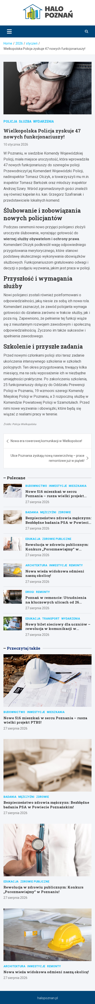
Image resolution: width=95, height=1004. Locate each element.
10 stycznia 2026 (15, 144)
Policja (10, 121)
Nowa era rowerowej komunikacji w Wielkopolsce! (46, 441)
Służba (25, 121)
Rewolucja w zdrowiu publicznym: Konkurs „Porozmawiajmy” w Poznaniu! (57, 549)
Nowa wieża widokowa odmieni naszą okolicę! (54, 573)
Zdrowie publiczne (56, 539)
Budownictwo (36, 486)
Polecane (16, 477)
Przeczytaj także (23, 648)
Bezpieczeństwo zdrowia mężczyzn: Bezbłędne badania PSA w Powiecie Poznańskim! (58, 522)
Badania (31, 512)
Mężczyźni (48, 512)
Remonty (76, 565)
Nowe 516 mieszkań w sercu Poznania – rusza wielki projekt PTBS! (54, 496)
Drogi (29, 592)
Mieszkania (77, 486)
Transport (50, 618)
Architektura (36, 565)
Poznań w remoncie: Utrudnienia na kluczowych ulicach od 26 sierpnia (55, 602)
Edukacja (32, 539)
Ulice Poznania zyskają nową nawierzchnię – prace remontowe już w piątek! (47, 458)
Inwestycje (58, 486)
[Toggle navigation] (9, 31)
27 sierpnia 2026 (37, 502)
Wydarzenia (43, 121)
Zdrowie (64, 512)
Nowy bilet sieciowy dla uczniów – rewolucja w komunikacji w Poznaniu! (57, 628)
